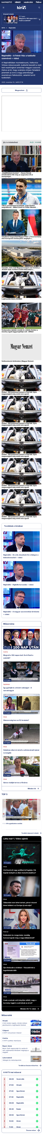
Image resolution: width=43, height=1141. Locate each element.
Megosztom (19, 90)
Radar (18, 1109)
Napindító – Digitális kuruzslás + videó (18, 585)
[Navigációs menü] (4, 8)
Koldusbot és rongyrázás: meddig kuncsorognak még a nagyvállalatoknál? (19, 936)
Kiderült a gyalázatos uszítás (12, 823)
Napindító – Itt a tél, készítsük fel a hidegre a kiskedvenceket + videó (20, 556)
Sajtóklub (6, 684)
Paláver (5, 932)
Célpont (5, 1030)
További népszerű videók (30, 833)
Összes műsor (31, 1130)
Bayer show (7, 1046)
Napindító (12, 28)
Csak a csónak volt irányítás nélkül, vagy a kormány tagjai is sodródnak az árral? (19, 1001)
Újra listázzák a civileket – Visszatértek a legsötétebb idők (19, 969)
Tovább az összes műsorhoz (28, 1065)
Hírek (5, 717)
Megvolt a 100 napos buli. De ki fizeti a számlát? (30, 19)
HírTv (3, 28)
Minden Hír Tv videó (28, 1009)
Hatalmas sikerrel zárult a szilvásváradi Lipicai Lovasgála (21, 751)
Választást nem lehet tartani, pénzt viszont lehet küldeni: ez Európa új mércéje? (20, 904)
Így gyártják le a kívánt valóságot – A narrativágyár (17, 689)
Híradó (5, 1021)
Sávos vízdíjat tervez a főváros (15, 783)
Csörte (5, 652)
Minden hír (32, 789)
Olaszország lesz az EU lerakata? (16, 720)
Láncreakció (7, 1058)
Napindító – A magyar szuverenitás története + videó (21, 613)
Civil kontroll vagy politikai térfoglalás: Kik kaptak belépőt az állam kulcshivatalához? (19, 871)
